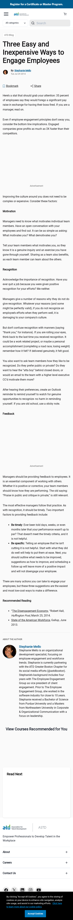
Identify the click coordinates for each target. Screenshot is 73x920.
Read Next (14, 774)
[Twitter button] (14, 890)
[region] (36, 211)
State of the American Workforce (30, 620)
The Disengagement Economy (30, 611)
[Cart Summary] (66, 14)
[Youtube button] (38, 890)
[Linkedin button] (22, 890)
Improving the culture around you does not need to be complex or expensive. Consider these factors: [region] (34, 199)
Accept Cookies (35, 913)
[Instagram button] (30, 890)
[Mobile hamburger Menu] (6, 14)
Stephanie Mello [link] (22, 70)
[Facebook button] (6, 890)
